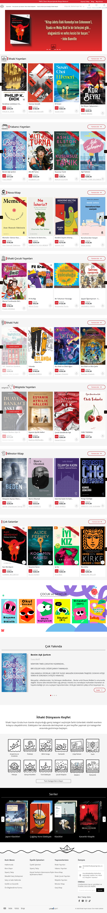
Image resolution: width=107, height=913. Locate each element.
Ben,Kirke (84, 567)
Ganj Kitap (58, 888)
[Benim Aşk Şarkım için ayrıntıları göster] (14, 672)
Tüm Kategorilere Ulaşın (53, 781)
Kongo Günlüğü (86, 499)
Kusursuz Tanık (60, 172)
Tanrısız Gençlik (34, 104)
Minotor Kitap (60, 884)
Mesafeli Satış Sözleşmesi (14, 876)
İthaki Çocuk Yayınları (62, 876)
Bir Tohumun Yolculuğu (63, 299)
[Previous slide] (1, 84)
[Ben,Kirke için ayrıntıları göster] (92, 545)
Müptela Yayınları (61, 880)
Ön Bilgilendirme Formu (13, 888)
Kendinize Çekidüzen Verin (11, 104)
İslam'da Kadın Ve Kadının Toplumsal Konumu (64, 499)
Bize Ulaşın (9, 868)
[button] (47, 49)
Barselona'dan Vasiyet (89, 238)
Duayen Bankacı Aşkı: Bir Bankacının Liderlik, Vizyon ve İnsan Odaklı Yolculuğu (11, 432)
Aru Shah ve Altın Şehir (89, 366)
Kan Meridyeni (7, 567)
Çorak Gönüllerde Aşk (63, 432)
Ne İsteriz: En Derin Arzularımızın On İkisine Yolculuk (38, 238)
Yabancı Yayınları (61, 868)
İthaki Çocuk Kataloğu (46, 6)
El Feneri (58, 104)
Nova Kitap (59, 872)
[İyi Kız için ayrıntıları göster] (66, 545)
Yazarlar (39, 6)
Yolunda (32, 366)
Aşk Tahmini (85, 172)
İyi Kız (57, 567)
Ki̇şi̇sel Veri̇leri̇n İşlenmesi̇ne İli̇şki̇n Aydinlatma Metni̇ (42, 873)
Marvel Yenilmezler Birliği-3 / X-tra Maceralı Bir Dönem (11, 301)
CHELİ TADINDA (87, 432)
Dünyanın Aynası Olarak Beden (11, 499)
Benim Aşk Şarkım (9, 172)
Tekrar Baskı (27, 6)
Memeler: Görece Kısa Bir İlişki (11, 238)
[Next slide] (105, 84)
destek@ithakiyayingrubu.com (92, 867)
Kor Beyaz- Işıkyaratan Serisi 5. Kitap (90, 106)
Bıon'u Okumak (34, 499)
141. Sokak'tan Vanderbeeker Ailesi (11, 366)
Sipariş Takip (85, 1)
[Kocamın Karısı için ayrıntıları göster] (40, 545)
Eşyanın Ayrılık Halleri (37, 432)
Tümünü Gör (95, 59)
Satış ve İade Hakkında (13, 880)
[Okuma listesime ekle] (24, 66)
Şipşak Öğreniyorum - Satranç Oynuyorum (90, 299)
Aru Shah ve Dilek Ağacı (63, 366)
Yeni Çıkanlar (15, 6)
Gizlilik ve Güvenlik (11, 884)
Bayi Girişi (99, 1)
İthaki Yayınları (60, 865)
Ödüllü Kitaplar (54, 6)
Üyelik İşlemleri (35, 865)
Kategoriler (33, 6)
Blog (92, 1)
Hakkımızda (9, 865)
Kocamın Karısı (34, 567)
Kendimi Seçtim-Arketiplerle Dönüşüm (64, 238)
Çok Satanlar (21, 6)
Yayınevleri (8, 6)
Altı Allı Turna (34, 172)
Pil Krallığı (32, 299)
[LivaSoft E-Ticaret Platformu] (53, 908)
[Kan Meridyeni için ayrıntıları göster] (14, 545)
